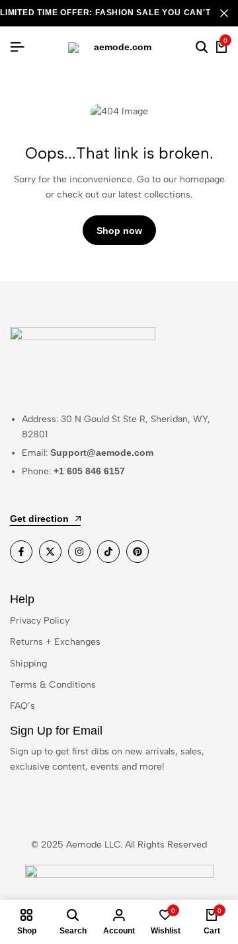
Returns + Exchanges (55, 641)
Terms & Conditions (53, 684)
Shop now (119, 230)
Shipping (28, 663)
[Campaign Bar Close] (224, 13)
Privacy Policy (39, 620)
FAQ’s (22, 705)
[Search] (202, 47)
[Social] (21, 551)
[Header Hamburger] (17, 47)
